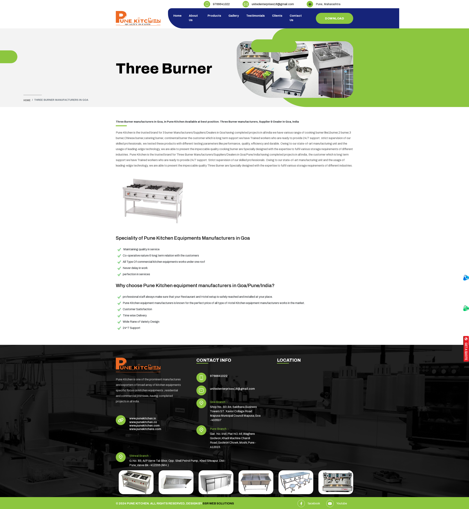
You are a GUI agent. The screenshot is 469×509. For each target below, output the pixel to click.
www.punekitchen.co (143, 422)
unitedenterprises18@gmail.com (273, 4)
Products (214, 15)
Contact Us (296, 18)
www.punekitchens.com (145, 429)
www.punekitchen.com (144, 425)
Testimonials (255, 15)
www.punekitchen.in (142, 418)
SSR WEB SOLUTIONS (218, 503)
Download (334, 18)
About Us (193, 18)
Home (177, 15)
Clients (277, 15)
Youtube (341, 503)
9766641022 (221, 4)
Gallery (233, 15)
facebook (314, 503)
